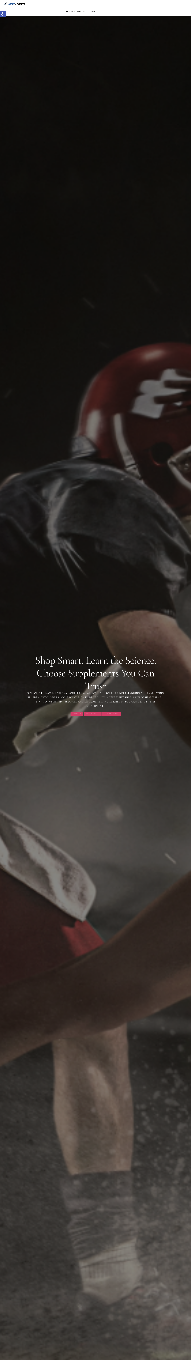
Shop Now (77, 714)
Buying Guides (92, 714)
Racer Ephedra (14, 4)
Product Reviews (111, 714)
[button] (3, 14)
